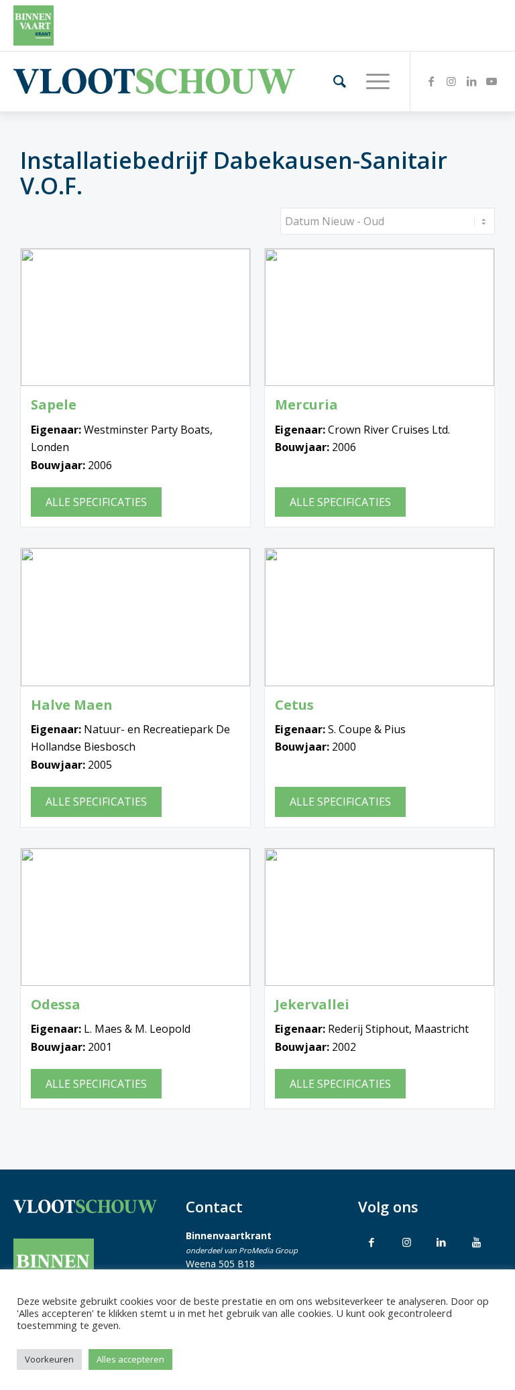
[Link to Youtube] (476, 1241)
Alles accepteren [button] (130, 1359)
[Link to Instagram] (406, 1241)
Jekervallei (312, 1004)
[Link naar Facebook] (431, 81)
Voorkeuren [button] (49, 1359)
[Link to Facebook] (371, 1241)
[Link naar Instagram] (451, 81)
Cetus (294, 705)
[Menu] (371, 81)
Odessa (55, 1004)
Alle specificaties (96, 502)
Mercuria (306, 405)
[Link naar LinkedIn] (471, 81)
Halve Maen (72, 705)
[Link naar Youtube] (491, 81)
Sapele (53, 405)
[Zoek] (333, 81)
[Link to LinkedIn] (441, 1241)
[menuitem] (333, 81)
